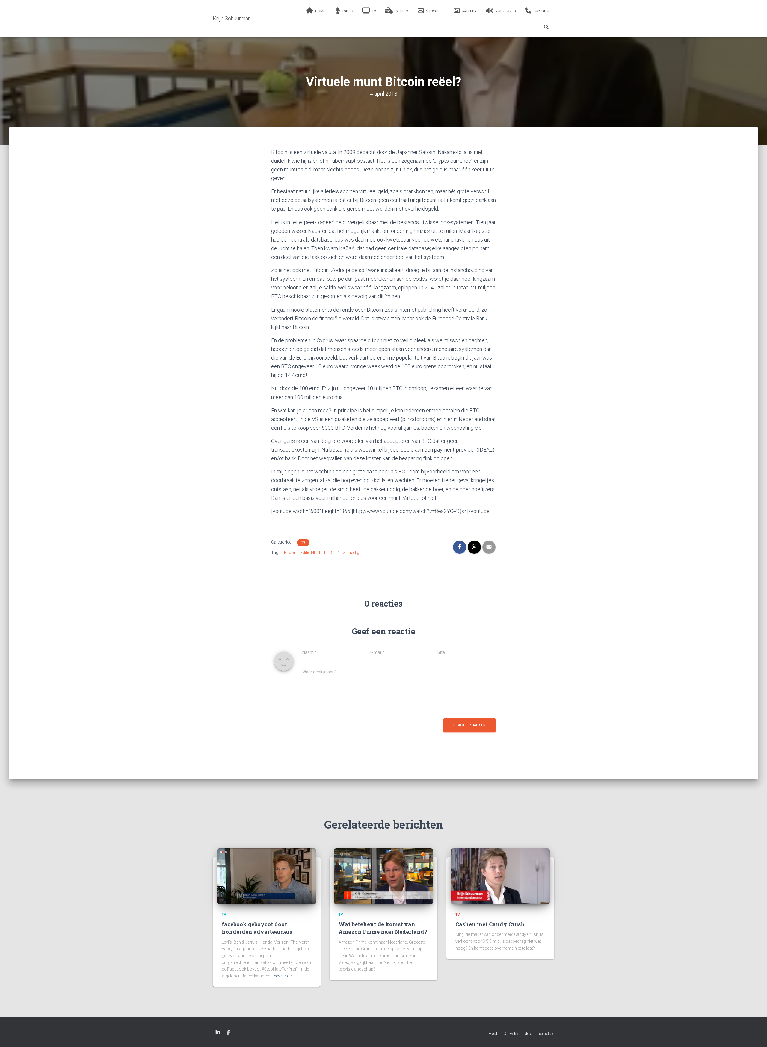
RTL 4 (334, 552)
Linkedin (218, 1033)
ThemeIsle (544, 1033)
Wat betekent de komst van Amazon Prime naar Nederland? (383, 928)
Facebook (228, 1033)
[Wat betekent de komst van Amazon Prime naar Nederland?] (383, 875)
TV (303, 542)
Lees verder (282, 976)
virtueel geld (354, 552)
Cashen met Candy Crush (490, 924)
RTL (322, 552)
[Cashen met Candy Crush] (500, 875)
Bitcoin (290, 552)
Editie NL (308, 552)
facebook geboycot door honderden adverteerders (257, 928)
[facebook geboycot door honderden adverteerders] (266, 875)
